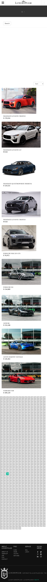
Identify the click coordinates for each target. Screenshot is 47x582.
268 (42, 444)
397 (23, 468)
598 (42, 504)
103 (42, 414)
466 (5, 482)
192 (38, 430)
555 (2, 498)
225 (2, 438)
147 (38, 422)
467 (8, 482)
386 (35, 465)
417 (38, 471)
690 (2, 523)
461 (35, 479)
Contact (5, 559)
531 (20, 493)
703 (42, 523)
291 (20, 449)
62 (8, 408)
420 (2, 474)
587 (8, 504)
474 (29, 482)
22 (23, 400)
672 (38, 517)
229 (14, 438)
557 (8, 498)
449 (45, 476)
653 (26, 514)
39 (29, 403)
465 (2, 482)
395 (17, 468)
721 (5, 528)
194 (45, 430)
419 (45, 471)
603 (11, 506)
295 (32, 449)
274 (14, 446)
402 (38, 468)
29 (44, 400)
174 (29, 427)
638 (26, 512)
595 (32, 504)
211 (5, 435)
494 (45, 484)
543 (11, 495)
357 (38, 460)
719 (45, 525)
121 (5, 419)
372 (38, 463)
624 (29, 509)
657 (38, 514)
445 (32, 476)
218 (26, 435)
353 (26, 460)
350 (17, 460)
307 (23, 452)
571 (5, 501)
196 (5, 433)
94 (14, 414)
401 (35, 468)
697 (23, 523)
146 (35, 422)
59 (44, 406)
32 (8, 403)
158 (26, 425)
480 (2, 484)
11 (35, 397)
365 (17, 463)
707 (8, 525)
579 (29, 501)
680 (17, 520)
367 (23, 463)
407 (8, 471)
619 (14, 509)
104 (45, 414)
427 (23, 474)
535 (32, 493)
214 (14, 435)
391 (5, 468)
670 (32, 517)
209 (45, 433)
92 (8, 414)
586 (5, 504)
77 (8, 411)
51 (20, 406)
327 (38, 455)
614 (45, 506)
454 (14, 479)
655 (32, 514)
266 (35, 444)
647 (8, 514)
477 (38, 482)
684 (29, 520)
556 (5, 498)
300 (2, 452)
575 (17, 501)
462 (38, 479)
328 (42, 455)
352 (23, 460)
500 (17, 487)
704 (45, 523)
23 (26, 400)
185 (17, 430)
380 (17, 465)
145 (32, 422)
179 (45, 427)
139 (14, 422)
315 (2, 455)
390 (2, 468)
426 (20, 474)
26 (35, 400)
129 (29, 419)
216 (20, 435)
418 (42, 471)
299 (45, 449)
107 (8, 416)
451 (5, 479)
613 (42, 506)
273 (11, 446)
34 (14, 403)
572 (8, 501)
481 (5, 484)
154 (14, 425)
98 (26, 414)
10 (32, 397)
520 (32, 490)
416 (35, 471)
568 (42, 498)
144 (29, 422)
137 (8, 422)
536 (35, 493)
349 (14, 460)
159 (29, 425)
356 (35, 460)
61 (5, 408)
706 (5, 525)
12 (38, 397)
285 (2, 449)
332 (8, 457)
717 (38, 525)
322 (23, 455)
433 (42, 474)
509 (45, 487)
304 (14, 452)
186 (20, 430)
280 (32, 446)
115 (32, 416)
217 (23, 435)
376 (5, 465)
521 (35, 490)
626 (35, 509)
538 (42, 493)
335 (17, 457)
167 (8, 427)
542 (8, 495)
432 (38, 474)
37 (23, 403)
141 (20, 422)
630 (2, 512)
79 (14, 411)
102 (38, 414)
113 (26, 416)
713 (26, 525)
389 (45, 465)
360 (2, 463)
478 (42, 482)
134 (45, 419)
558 (11, 498)
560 (17, 498)
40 (32, 403)
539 (45, 493)
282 (38, 446)
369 (29, 463)
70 (32, 408)
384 (29, 465)
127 (23, 419)
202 (23, 433)
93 (11, 414)
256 (5, 444)
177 (38, 427)
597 (38, 504)
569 (45, 498)
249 (29, 441)
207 (38, 433)
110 (17, 416)
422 (8, 474)
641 (35, 512)
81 (20, 411)
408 (11, 471)
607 (23, 506)
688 (42, 520)
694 (14, 523)
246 (20, 441)
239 (45, 438)
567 (38, 498)
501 (20, 487)
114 (29, 416)
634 (14, 512)
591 (20, 504)
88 (41, 411)
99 (29, 414)
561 (20, 498)
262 (23, 444)
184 (14, 430)
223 (42, 435)
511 (5, 490)
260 (17, 444)
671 (35, 517)
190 (32, 430)
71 (35, 408)
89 (44, 411)
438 (11, 476)
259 (14, 444)
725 (17, 528)
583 (42, 501)
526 (5, 493)
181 (5, 430)
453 (11, 479)
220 (32, 435)
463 (42, 479)
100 (32, 414)
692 (8, 523)
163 (42, 425)
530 (17, 493)
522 (38, 490)
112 (23, 416)
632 (8, 512)
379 (14, 465)
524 (45, 490)
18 (11, 400)
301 (5, 452)
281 (35, 446)
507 (38, 487)
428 (26, 474)
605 (17, 506)
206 (35, 433)
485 (17, 484)
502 (23, 487)
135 (2, 422)
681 (20, 520)
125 (17, 419)
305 (17, 452)
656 (35, 514)
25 (32, 400)
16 (5, 400)
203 (26, 433)
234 (29, 438)
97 (23, 414)
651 (20, 514)
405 (2, 471)
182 (8, 430)
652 (23, 514)
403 (42, 468)
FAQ (3, 557)
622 (23, 509)
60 (2, 408)
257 (8, 444)
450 (2, 479)
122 (8, 419)
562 (23, 498)
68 (26, 408)
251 (35, 441)
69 (29, 408)
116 (35, 416)
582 (38, 501)
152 (8, 425)
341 (35, 457)
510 (2, 490)
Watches (16, 555)
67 (23, 408)
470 (17, 482)
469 (14, 482)
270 (2, 446)
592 (23, 504)
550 (32, 495)
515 (17, 490)
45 (2, 406)
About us (5, 552)
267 (38, 444)
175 (32, 427)
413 (26, 471)
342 (38, 457)
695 (17, 523)
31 (5, 403)
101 (35, 414)
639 (29, 512)
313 (42, 452)
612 (38, 506)
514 (14, 490)
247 (23, 441)
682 (23, 520)
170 (17, 427)
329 (45, 455)
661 (5, 517)
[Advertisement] (23, 52)
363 (11, 463)
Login (27, 552)
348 (11, 460)
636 (20, 512)
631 (5, 512)
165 (2, 427)
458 (26, 479)
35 (17, 403)
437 (8, 476)
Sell (26, 550)
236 (35, 438)
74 (44, 408)
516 (20, 490)
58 (41, 406)
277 (23, 446)
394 (14, 468)
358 (42, 460)
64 (14, 408)
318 (11, 455)
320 (17, 455)
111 (20, 416)
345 (2, 460)
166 (5, 427)
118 (42, 416)
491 (35, 484)
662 (8, 517)
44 (44, 403)
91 (5, 414)
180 (2, 430)
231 (20, 438)
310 (32, 452)
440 (17, 476)
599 (45, 504)
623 (26, 509)
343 (42, 457)
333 (11, 457)
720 (2, 528)
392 (8, 468)
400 (32, 468)
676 (5, 520)
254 (45, 441)
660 (2, 517)
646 (5, 514)
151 (5, 425)
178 (42, 427)
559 (14, 498)
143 (26, 422)
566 (35, 498)
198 (11, 433)
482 (8, 484)
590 (17, 504)
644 (45, 512)
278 (26, 446)
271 (5, 446)
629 (45, 509)
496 (5, 487)
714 (29, 525)
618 (11, 509)
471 (20, 482)
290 (17, 449)
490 (32, 484)
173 (26, 427)
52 (23, 406)
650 (17, 514)
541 (5, 495)
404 (45, 468)
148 (42, 422)
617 (8, 509)
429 (29, 474)
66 (20, 408)
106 (5, 416)
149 (45, 422)
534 (29, 493)
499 (14, 487)
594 (29, 504)
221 (35, 435)
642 (38, 512)
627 (38, 509)
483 (11, 484)
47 (8, 406)
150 (2, 425)
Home (15, 552)
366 (20, 463)
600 (2, 506)
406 (5, 471)
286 (5, 449)
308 (26, 452)
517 (23, 490)
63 (11, 408)
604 (14, 506)
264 (29, 444)
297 (38, 449)
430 (32, 474)
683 (26, 520)
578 (26, 501)
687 (38, 520)
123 (11, 419)
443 (26, 476)
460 (32, 479)
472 (23, 482)
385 (32, 465)
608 (26, 506)
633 (11, 512)
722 (8, 528)
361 (5, 463)
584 (45, 501)
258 (11, 444)
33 (11, 403)
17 (8, 400)
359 (45, 460)
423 (11, 474)
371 (35, 463)
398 (26, 468)
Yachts (15, 553)
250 (32, 441)
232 (23, 438)
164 (45, 425)
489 (29, 484)
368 (26, 463)
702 (38, 523)
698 (26, 523)
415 (32, 471)
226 (5, 438)
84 (29, 411)
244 (14, 441)
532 (23, 493)
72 (38, 408)
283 (42, 446)
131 (35, 419)
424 (14, 474)
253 (42, 441)
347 (8, 460)
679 (14, 520)
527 (8, 493)
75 (2, 411)
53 (26, 406)
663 (11, 517)
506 (35, 487)
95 (17, 414)
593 (26, 504)
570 (2, 501)
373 (42, 463)
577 (23, 501)
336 (20, 457)
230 (17, 438)
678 (11, 520)
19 (14, 400)
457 (23, 479)
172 (23, 427)
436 (5, 476)
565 (32, 498)
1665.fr (36, 580)
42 (38, 403)
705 (2, 525)
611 (35, 506)
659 (45, 514)
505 (32, 487)
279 (29, 446)
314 (45, 452)
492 (38, 484)
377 (8, 465)
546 (20, 495)
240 (2, 441)
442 (23, 476)
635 (17, 512)
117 (38, 416)
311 (35, 452)
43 (41, 403)
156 (20, 425)
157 (23, 425)
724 (14, 528)
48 (11, 406)
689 (45, 520)
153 (11, 425)
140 (17, 422)
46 (5, 406)
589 (14, 504)
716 (35, 525)
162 (38, 425)
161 (35, 425)
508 (42, 487)
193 (42, 430)
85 (32, 411)
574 (14, 501)
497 (8, 487)
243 (11, 441)
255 (2, 444)
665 (17, 517)
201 (20, 433)
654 (29, 514)
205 (32, 433)
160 (32, 425)
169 (14, 427)
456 (20, 479)
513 (11, 490)
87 (38, 411)
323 (26, 455)
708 (11, 525)
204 (29, 433)
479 (45, 482)
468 (11, 482)
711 (20, 525)
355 (32, 460)
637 (23, 512)
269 (45, 444)
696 (20, 523)
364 (14, 463)
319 (14, 455)
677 (8, 520)
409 (14, 471)
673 (42, 517)
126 (20, 419)
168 (11, 427)
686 (35, 520)
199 (14, 433)
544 (14, 495)
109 (14, 416)
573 (11, 501)
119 (45, 416)
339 (29, 457)
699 (29, 523)
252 (38, 441)
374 (45, 463)
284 (45, 446)
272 (8, 446)
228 (11, 438)
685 (32, 520)
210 (2, 435)
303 (11, 452)
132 (38, 419)
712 (23, 525)
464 (45, 479)
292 (23, 449)
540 (2, 495)
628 (42, 509)
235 (32, 438)
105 (2, 416)
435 (2, 476)
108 (11, 416)
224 (45, 435)
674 (45, 517)
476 (35, 482)
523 (42, 490)
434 (45, 474)
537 (38, 493)
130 (32, 419)
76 (5, 411)
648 (11, 514)
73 (41, 408)
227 (8, 438)
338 (26, 457)
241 (5, 441)
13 (41, 397)
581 (35, 501)
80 (17, 411)
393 (11, 468)
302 (8, 452)
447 (38, 476)
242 (8, 441)
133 (42, 419)
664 (14, 517)
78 (11, 411)
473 (26, 482)
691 (5, 523)
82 (23, 411)
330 (2, 457)
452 (8, 479)
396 (20, 468)
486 (20, 484)
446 (35, 476)
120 (2, 419)
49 (14, 406)
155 (17, 425)
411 (20, 471)
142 (23, 422)
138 (11, 422)
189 (29, 430)
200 (17, 433)
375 (2, 465)
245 (17, 441)
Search (7, 23)
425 (17, 474)
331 (5, 457)
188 (26, 430)
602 (8, 506)
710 (17, 525)
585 (2, 504)
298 (42, 449)
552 (38, 495)
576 (20, 501)
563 (26, 498)
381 (20, 465)
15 (2, 400)
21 (20, 400)
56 (35, 406)
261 (20, 444)
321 (20, 455)
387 (38, 465)
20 (17, 400)
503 (26, 487)
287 (8, 449)
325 (32, 455)
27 (38, 400)
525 (2, 493)
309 (29, 452)
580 (32, 501)
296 (35, 449)
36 (20, 403)
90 (2, 414)
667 (23, 517)
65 (17, 408)
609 (29, 506)
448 (42, 476)
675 (2, 520)
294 (29, 449)
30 (2, 403)
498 (11, 487)
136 (5, 422)
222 (38, 435)
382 (23, 465)
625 (32, 509)
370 (32, 463)
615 (2, 509)
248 (26, 441)
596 (35, 504)
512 (8, 490)
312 (38, 452)
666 (20, 517)
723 (11, 528)
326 (35, 455)
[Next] (19, 528)
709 (14, 525)
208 (42, 433)
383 (26, 465)
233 (26, 438)
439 (14, 476)
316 (5, 455)
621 (20, 509)
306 (20, 452)
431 (35, 474)
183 (11, 430)
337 (23, 457)
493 (42, 484)
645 (2, 514)
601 (5, 506)
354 (29, 460)
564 (29, 498)
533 (26, 493)
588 (11, 504)
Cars (15, 550)
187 (23, 430)
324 (29, 455)
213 (11, 435)
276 (20, 446)
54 (29, 406)
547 (23, 495)
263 (26, 444)
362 (8, 463)
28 (41, 400)
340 (32, 457)
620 (17, 509)
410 (17, 471)
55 (32, 406)
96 (20, 414)
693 (11, 523)
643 (42, 512)
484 (14, 484)
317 (8, 455)
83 (26, 411)
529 (14, 493)
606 (20, 506)
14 (44, 397)
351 (20, 460)
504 (29, 487)
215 (17, 435)
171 (20, 427)
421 (5, 474)
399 (29, 468)
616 (5, 509)
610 (32, 506)
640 (32, 512)
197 (8, 433)
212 (8, 435)
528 (11, 493)
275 (17, 446)
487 (23, 484)
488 (26, 484)
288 (11, 449)
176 (35, 427)
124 (14, 419)
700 (32, 523)
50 (17, 406)
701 (35, 523)
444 (29, 476)
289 (14, 449)
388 (42, 465)
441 (20, 476)
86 (35, 411)
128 (26, 419)
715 (32, 525)
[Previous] (1, 397)
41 (35, 403)
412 (23, 471)
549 (29, 495)
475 (32, 482)
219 (29, 435)
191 (35, 430)
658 (42, 514)
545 (17, 495)
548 (26, 495)
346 (5, 460)
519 (29, 490)
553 (42, 495)
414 (29, 471)
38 (26, 403)
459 (29, 479)
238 (42, 438)
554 (45, 495)
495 (2, 487)
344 (45, 457)
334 (14, 457)
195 (2, 433)
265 (32, 444)
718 (42, 525)
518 (26, 490)
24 (29, 400)
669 (29, 517)
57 (38, 406)
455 (17, 479)
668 (26, 517)
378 (11, 465)
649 (14, 514)
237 (38, 438)
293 (26, 449)
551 (35, 495)
